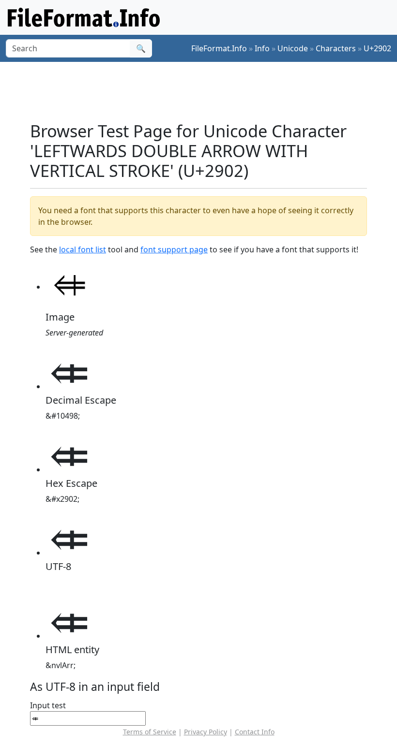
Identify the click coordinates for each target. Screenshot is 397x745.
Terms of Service (149, 731)
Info (262, 48)
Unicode (292, 48)
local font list (82, 249)
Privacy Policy (205, 731)
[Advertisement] (206, 91)
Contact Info (255, 731)
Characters (336, 48)
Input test (48, 705)
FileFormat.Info (219, 48)
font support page (174, 249)
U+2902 (377, 48)
